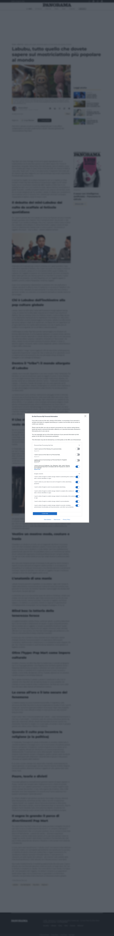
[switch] (78, 449)
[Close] (85, 416)
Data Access (57, 519)
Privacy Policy (66, 519)
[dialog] (57, 468)
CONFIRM (45, 513)
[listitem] (57, 445)
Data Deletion (47, 519)
